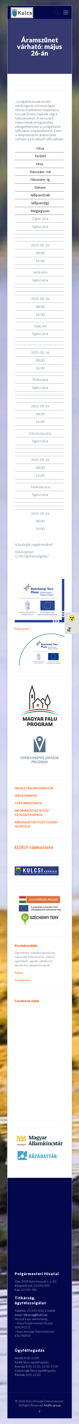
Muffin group (52, 1405)
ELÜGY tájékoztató (34, 847)
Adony (19, 972)
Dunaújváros (23, 980)
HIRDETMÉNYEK (26, 795)
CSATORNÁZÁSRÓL (28, 803)
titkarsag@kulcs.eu (35, 1315)
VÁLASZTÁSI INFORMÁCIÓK (34, 788)
